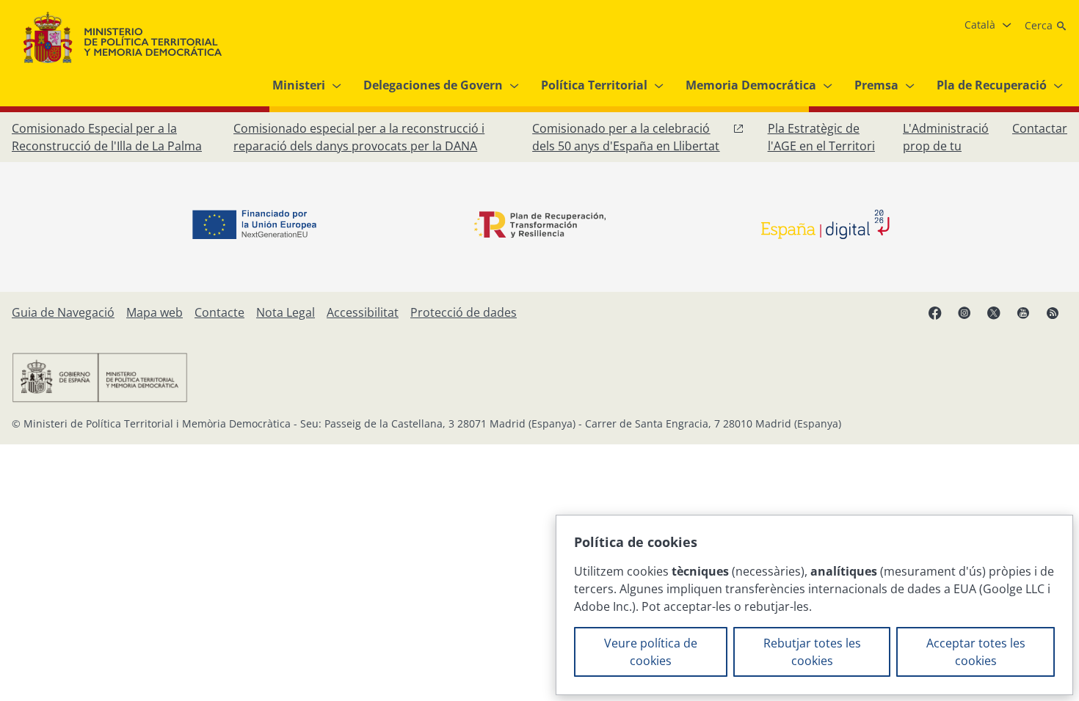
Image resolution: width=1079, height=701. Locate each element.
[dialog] (814, 605)
